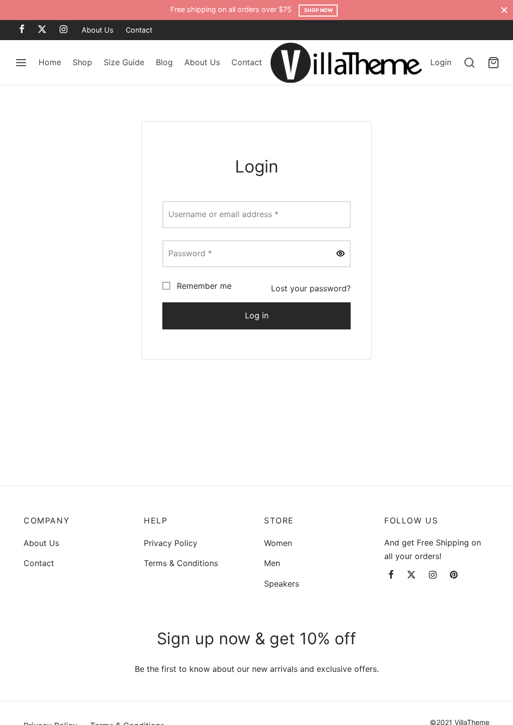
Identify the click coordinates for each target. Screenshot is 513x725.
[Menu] (21, 63)
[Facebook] (22, 30)
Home (50, 62)
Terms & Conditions (181, 563)
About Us (98, 30)
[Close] (504, 10)
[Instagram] (63, 30)
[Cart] (493, 63)
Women (278, 543)
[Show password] (341, 253)
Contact (139, 30)
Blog (164, 62)
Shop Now (318, 10)
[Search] (469, 63)
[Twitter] (411, 575)
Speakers (281, 584)
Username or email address (226, 214)
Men (272, 563)
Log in (257, 315)
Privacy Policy (170, 543)
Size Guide (124, 62)
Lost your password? (311, 288)
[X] (42, 30)
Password (193, 253)
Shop (82, 62)
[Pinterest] (453, 575)
